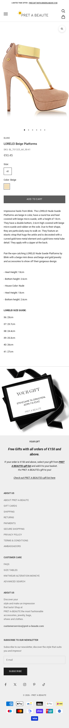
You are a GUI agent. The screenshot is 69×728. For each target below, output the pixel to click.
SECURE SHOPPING (14, 529)
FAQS (6, 564)
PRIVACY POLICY (13, 534)
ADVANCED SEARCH (14, 581)
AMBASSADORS (12, 546)
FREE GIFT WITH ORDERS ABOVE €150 (43, 3)
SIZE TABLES (10, 570)
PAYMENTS (10, 523)
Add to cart (35, 199)
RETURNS (9, 517)
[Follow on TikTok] (44, 684)
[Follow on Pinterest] (34, 684)
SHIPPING (9, 511)
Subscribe (15, 671)
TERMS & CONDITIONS (16, 540)
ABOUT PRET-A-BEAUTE (16, 500)
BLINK (7, 138)
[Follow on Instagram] (24, 684)
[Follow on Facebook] (5, 684)
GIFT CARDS (10, 505)
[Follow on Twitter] (15, 684)
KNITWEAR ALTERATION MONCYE (22, 575)
